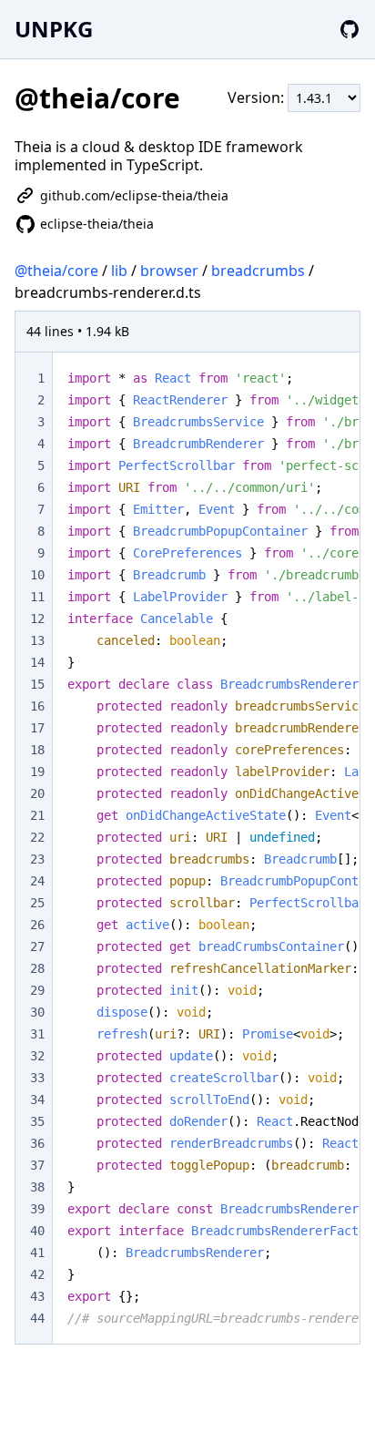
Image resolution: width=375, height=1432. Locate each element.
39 (37, 1209)
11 (37, 596)
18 (37, 749)
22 (37, 837)
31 (37, 1034)
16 (37, 706)
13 (37, 640)
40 (37, 1230)
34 (37, 1099)
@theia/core (56, 271)
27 (37, 946)
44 (37, 1318)
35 (37, 1121)
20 (37, 793)
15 (37, 684)
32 (37, 1055)
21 (37, 815)
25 (37, 902)
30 (37, 1012)
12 (37, 618)
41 (37, 1252)
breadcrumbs (258, 271)
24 (37, 881)
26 (37, 924)
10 (37, 575)
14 (37, 662)
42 (37, 1274)
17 (37, 728)
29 (37, 990)
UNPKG (54, 29)
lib (119, 271)
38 (37, 1187)
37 (37, 1165)
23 (37, 859)
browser (169, 271)
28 (37, 968)
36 (37, 1143)
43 (37, 1296)
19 (37, 771)
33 (37, 1077)
